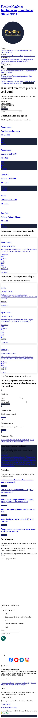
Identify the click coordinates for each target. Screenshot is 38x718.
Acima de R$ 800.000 (22, 441)
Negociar (3, 430)
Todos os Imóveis (6, 50)
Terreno (10, 52)
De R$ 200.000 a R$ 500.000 (20, 440)
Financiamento (11, 61)
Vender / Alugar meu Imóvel (18, 59)
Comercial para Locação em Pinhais (18, 460)
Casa (30, 50)
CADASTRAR (5, 404)
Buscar (5, 109)
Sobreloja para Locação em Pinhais (18, 464)
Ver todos (4, 455)
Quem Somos (5, 59)
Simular (3, 417)
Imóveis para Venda (8, 683)
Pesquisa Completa (6, 72)
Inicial (3, 71)
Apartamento (16, 50)
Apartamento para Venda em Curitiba (13, 457)
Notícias (19, 61)
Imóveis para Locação (22, 683)
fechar (3, 69)
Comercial (4, 52)
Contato (3, 63)
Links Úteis (25, 61)
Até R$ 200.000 (6, 440)
